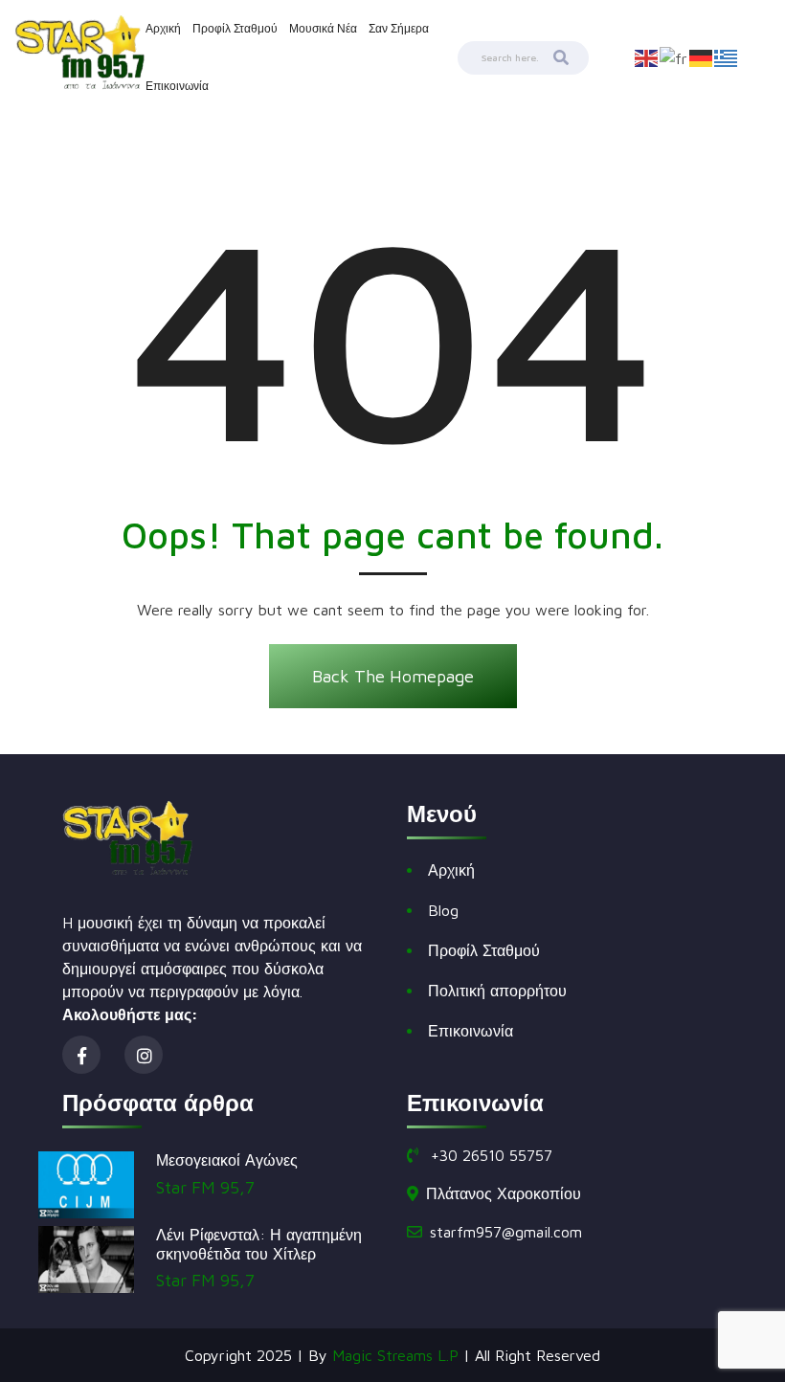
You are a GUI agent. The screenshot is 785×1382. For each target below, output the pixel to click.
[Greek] (726, 56)
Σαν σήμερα (399, 28)
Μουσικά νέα (323, 28)
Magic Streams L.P (395, 1355)
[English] (647, 56)
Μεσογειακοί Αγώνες (227, 1160)
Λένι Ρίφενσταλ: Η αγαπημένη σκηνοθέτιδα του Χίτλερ (259, 1243)
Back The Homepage (393, 676)
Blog (443, 910)
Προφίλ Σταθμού (235, 28)
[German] (701, 56)
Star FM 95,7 (205, 1187)
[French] (674, 56)
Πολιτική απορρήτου (497, 990)
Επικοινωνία (177, 85)
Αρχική (163, 28)
